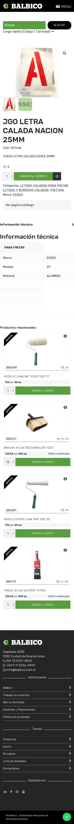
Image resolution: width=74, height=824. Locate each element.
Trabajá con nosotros (16, 695)
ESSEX (18, 194)
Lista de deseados (14, 761)
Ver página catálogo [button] (20, 205)
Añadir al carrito (33, 176)
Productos (9, 739)
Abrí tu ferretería (13, 702)
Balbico (7, 687)
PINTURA (57, 190)
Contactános (11, 768)
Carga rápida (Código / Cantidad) (27, 31)
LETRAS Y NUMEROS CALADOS (26, 190)
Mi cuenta (9, 754)
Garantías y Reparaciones (19, 709)
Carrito (7, 746)
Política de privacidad (16, 717)
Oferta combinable (58, 453)
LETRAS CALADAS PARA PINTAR (44, 185)
